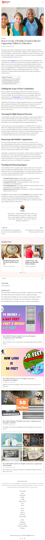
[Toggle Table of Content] (18, 77)
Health (22, 497)
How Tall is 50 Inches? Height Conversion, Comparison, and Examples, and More (21, 297)
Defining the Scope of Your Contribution (11, 79)
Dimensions (22, 495)
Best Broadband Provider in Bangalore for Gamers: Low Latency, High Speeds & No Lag (11, 230)
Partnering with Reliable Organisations (11, 82)
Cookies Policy (22, 524)
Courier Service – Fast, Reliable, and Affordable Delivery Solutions (31, 262)
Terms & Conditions (22, 526)
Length (22, 499)
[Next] (42, 258)
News (22, 503)
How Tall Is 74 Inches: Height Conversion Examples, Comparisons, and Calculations (21, 292)
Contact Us (22, 514)
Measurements (12, 339)
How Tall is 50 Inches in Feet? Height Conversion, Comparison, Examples (19, 294)
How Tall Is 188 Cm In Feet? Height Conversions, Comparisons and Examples (20, 301)
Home (22, 510)
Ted (4, 339)
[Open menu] (43, 2)
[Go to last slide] (3, 258)
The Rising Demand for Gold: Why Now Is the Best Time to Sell (11, 262)
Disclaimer (22, 522)
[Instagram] (25, 538)
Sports (22, 505)
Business (3, 38)
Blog (22, 493)
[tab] (20, 272)
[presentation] (11, 251)
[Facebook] (20, 538)
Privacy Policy (22, 516)
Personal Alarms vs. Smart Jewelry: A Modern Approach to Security (34, 230)
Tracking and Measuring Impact (10, 83)
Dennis (4, 46)
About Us (22, 512)
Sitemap (22, 528)
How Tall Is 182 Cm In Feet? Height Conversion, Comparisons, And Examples (20, 299)
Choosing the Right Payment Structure (11, 80)
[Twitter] (22, 538)
